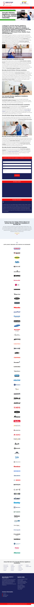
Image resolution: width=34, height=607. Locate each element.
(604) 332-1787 (5, 595)
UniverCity (20, 570)
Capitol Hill (5, 567)
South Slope (20, 567)
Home (3, 9)
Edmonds (5, 570)
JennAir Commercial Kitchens (13, 151)
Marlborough (13, 566)
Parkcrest (20, 566)
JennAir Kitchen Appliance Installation (10, 9)
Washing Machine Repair (21, 583)
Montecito (12, 570)
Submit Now (17, 175)
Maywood (12, 567)
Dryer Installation (20, 584)
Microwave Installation (21, 585)
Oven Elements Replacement (22, 582)
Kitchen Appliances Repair (22, 581)
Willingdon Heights (28, 566)
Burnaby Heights (6, 566)
